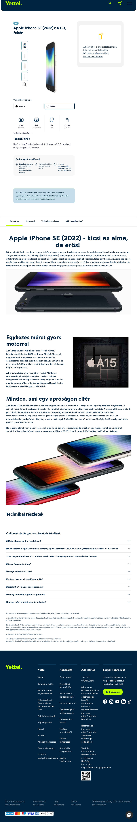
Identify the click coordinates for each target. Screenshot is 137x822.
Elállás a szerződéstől (66, 730)
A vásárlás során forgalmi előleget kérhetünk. (24, 634)
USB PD (67, 127)
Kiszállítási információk (65, 685)
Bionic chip (37, 127)
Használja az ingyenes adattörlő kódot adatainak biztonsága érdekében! (89, 733)
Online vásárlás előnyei (28, 159)
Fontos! (19, 192)
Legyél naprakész (114, 669)
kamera (21, 127)
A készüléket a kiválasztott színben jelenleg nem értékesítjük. (100, 51)
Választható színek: (22, 99)
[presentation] (48, 67)
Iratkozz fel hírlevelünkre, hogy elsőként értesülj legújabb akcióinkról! (115, 680)
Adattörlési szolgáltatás (65, 750)
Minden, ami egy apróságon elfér (48, 398)
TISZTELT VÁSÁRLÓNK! (87, 679)
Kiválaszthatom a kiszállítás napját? (24, 579)
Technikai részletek (50, 221)
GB (52, 127)
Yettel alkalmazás (68, 703)
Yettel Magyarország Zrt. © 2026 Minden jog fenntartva (111, 803)
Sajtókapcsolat (45, 722)
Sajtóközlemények (46, 716)
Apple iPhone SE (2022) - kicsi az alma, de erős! (68, 241)
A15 (36, 125)
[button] (129, 815)
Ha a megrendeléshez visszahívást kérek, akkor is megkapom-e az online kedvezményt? (51, 556)
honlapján (86, 764)
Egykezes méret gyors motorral (33, 340)
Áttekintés (14, 221)
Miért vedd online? (74, 221)
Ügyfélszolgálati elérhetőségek (67, 711)
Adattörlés (88, 669)
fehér (52, 106)
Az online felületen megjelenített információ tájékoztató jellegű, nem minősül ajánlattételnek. (42, 613)
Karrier (41, 735)
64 (52, 125)
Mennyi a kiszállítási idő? (19, 571)
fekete (22, 106)
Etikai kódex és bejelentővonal (45, 692)
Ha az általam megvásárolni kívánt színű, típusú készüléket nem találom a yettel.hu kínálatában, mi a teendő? (62, 548)
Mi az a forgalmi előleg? (18, 564)
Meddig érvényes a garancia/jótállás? (25, 594)
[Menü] (129, 3)
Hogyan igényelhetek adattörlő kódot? (26, 602)
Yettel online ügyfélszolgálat (67, 695)
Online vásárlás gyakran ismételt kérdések (33, 533)
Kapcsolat (66, 669)
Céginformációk (45, 684)
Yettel (41, 669)
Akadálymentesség (47, 741)
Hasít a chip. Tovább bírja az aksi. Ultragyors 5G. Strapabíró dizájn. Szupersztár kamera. (41, 146)
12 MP (21, 125)
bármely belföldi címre (45, 166)
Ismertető (30, 221)
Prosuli (41, 729)
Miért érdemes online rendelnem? (23, 541)
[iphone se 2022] (68, 292)
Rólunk (41, 677)
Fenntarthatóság (46, 748)
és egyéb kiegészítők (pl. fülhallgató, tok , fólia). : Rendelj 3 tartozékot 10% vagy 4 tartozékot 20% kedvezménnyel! (42, 195)
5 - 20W (67, 125)
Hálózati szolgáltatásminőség (47, 756)
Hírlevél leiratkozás (65, 740)
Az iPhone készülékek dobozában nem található (39, 192)
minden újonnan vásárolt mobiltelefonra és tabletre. (26, 168)
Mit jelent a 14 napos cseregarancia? (24, 586)
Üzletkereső (65, 677)
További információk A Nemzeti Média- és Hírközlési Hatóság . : (90, 758)
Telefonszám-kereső (66, 721)
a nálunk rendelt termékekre (64, 167)
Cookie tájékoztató (65, 759)
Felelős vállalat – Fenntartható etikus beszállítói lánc (46, 705)
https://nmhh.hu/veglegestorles (96, 767)
